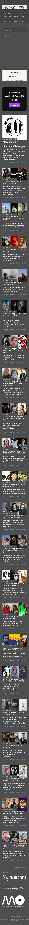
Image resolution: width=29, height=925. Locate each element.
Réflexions (16, 21)
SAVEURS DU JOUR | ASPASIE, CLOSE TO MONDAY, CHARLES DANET (13, 779)
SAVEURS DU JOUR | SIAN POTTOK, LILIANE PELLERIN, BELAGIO (13, 516)
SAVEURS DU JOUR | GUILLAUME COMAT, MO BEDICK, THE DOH (12, 649)
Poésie (10, 21)
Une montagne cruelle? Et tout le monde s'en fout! (13, 142)
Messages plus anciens (21, 867)
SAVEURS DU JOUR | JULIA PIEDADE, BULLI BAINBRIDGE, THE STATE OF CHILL (13, 550)
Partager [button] (5, 162)
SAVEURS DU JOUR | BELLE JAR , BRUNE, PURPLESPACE (12, 617)
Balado (4, 21)
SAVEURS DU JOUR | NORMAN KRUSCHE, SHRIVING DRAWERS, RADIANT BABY (12, 383)
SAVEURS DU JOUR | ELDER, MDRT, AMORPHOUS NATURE (12, 182)
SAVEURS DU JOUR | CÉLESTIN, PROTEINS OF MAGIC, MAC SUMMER (13, 452)
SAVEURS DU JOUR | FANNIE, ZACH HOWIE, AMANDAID (13, 713)
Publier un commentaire (18, 162)
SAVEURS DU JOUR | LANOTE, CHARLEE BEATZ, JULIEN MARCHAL (14, 314)
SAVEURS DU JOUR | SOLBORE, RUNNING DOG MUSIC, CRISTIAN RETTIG (12, 350)
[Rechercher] (26, 2)
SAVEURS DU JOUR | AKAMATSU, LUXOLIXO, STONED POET (12, 283)
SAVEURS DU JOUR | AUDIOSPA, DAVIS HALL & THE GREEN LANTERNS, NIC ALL (14, 846)
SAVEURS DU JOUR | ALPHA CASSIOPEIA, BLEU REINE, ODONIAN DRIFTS (13, 218)
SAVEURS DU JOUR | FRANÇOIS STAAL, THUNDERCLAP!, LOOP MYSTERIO (14, 812)
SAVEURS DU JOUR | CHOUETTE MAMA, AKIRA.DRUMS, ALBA (14, 485)
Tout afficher (7, 30)
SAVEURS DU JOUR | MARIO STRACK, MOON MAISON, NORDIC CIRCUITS (13, 680)
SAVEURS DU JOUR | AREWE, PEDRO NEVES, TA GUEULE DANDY (13, 584)
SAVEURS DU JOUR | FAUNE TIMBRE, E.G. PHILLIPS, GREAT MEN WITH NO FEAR (13, 418)
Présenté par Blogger (15, 916)
